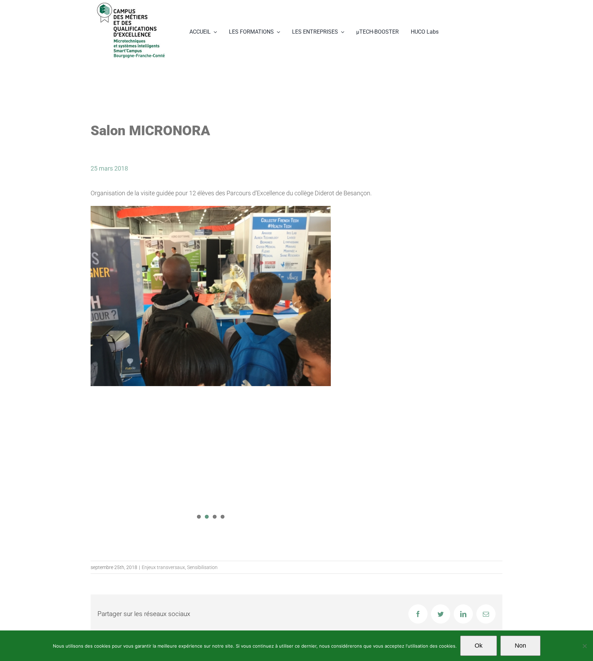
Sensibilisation (202, 567)
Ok (478, 645)
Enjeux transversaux (163, 567)
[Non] (584, 645)
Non (520, 645)
